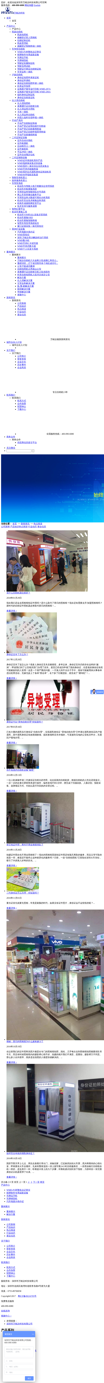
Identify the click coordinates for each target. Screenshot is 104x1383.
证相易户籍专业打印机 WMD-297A (34, 89)
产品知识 (21, 306)
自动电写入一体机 (26, 146)
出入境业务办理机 (26, 109)
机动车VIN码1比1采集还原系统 (32, 215)
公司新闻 (21, 303)
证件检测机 (22, 143)
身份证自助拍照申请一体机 (30, 83)
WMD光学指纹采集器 (27, 175)
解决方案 (21, 277)
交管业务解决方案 (26, 283)
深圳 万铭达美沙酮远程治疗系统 (32, 237)
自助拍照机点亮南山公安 (29, 269)
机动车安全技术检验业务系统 (31, 200)
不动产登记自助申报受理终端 (31, 132)
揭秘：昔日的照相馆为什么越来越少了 (24, 1041)
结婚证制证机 (23, 40)
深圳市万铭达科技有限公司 (19, 1324)
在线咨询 (5, 1311)
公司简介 (21, 356)
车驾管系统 (17, 183)
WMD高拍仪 (23, 235)
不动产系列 (17, 120)
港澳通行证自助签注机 (28, 106)
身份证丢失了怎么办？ (17, 654)
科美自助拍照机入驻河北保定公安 (33, 275)
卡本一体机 (22, 112)
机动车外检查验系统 (27, 189)
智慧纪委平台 (18, 209)
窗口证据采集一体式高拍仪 (30, 226)
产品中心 (10, 26)
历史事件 (21, 364)
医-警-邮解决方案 (25, 286)
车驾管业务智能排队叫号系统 (31, 192)
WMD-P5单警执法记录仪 (29, 52)
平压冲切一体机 (24, 152)
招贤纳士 (21, 406)
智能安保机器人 (19, 177)
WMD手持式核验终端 (27, 169)
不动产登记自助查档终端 (29, 129)
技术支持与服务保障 (27, 206)
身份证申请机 (23, 80)
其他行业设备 (18, 229)
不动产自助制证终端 (27, 123)
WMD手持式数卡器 (26, 246)
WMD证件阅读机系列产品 (29, 160)
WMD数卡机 (23, 240)
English (37, 5)
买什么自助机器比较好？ (18, 593)
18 (4, 1182)
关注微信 (10, 448)
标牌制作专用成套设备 (28, 54)
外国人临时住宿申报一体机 (30, 117)
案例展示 (10, 252)
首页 (8, 18)
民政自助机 (17, 32)
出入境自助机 (18, 100)
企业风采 (21, 367)
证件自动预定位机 (26, 155)
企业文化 (21, 362)
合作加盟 (21, 403)
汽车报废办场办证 (26, 232)
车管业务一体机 (24, 72)
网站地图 (29, 5)
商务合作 (10, 437)
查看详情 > (11, 611)
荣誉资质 (21, 359)
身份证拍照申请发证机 (28, 77)
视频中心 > (6, 1316)
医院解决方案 (23, 289)
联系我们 (10, 395)
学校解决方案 (23, 292)
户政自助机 (17, 74)
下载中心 (21, 409)
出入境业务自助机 (26, 114)
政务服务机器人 (19, 180)
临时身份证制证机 (26, 94)
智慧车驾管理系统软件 (28, 223)
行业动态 (21, 312)
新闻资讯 (10, 297)
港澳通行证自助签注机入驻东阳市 (33, 272)
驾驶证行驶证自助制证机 (29, 69)
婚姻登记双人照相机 (27, 37)
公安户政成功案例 (26, 266)
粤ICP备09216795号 (27, 1296)
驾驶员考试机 (23, 66)
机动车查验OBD (25, 217)
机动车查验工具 (19, 212)
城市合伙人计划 (14, 342)
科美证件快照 (23, 86)
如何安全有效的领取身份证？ (20, 1153)
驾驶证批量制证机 (26, 63)
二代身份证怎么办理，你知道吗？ (22, 893)
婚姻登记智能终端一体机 (29, 46)
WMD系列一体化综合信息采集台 (33, 166)
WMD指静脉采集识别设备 (29, 163)
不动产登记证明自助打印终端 (31, 126)
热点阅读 (21, 309)
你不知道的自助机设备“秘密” (20, 770)
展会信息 (21, 315)
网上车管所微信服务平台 (29, 195)
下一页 (36, 1182)
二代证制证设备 (19, 137)
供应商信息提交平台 (27, 442)
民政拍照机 (22, 34)
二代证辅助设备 (19, 157)
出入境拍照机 (23, 103)
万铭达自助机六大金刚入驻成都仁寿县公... (37, 260)
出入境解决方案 (24, 280)
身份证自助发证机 (26, 97)
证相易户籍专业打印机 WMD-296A (34, 92)
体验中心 (21, 295)
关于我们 (10, 350)
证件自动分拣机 (24, 140)
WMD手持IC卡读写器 (27, 243)
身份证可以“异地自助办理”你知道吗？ (24, 722)
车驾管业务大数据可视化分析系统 (33, 197)
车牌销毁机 (22, 60)
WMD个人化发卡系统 (27, 249)
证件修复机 (22, 149)
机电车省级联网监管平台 (29, 203)
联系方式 (21, 401)
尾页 (42, 1182)
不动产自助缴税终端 (27, 134)
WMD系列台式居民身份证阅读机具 (34, 172)
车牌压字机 (22, 57)
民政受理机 (22, 43)
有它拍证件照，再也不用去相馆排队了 (24, 845)
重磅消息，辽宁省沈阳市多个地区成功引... (37, 263)
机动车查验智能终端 (27, 220)
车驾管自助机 (18, 49)
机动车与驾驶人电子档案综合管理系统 (35, 186)
